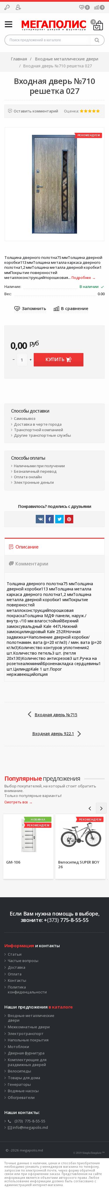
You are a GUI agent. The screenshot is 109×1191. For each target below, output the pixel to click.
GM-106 (13, 862)
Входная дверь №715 (56, 714)
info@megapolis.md (30, 1127)
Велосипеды (19, 1071)
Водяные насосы (23, 1091)
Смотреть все (16, 802)
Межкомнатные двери (29, 1027)
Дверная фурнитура (26, 1053)
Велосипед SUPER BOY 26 (78, 864)
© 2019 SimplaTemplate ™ (89, 1152)
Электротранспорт (26, 1033)
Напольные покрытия (28, 1040)
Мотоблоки (18, 1047)
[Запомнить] (30, 308)
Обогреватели (21, 1097)
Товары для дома (24, 1078)
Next (101, 808)
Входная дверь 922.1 (53, 733)
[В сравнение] (70, 308)
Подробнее (81, 278)
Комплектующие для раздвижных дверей (27, 1062)
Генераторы (19, 1084)
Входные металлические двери (31, 1018)
